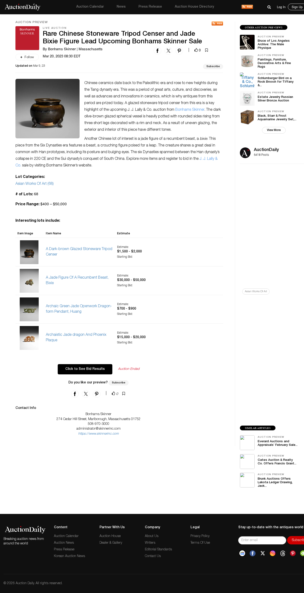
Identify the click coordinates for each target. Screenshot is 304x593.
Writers (150, 543)
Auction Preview (31, 22)
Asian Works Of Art (256, 291)
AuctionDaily (266, 150)
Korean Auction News (69, 556)
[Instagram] (273, 553)
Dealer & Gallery (111, 543)
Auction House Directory (194, 7)
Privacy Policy (199, 536)
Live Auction (55, 28)
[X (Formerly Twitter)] (262, 553)
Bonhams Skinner (189, 110)
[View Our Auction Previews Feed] (217, 23)
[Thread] (282, 553)
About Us (151, 536)
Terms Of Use (200, 543)
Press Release (150, 7)
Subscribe (213, 66)
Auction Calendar (90, 7)
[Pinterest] (293, 553)
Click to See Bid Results (85, 369)
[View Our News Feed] (247, 7)
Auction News (64, 543)
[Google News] (242, 553)
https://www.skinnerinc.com (98, 434)
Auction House (110, 536)
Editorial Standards (158, 549)
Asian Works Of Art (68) (34, 184)
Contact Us (153, 556)
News (121, 7)
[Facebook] (253, 553)
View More (274, 130)
